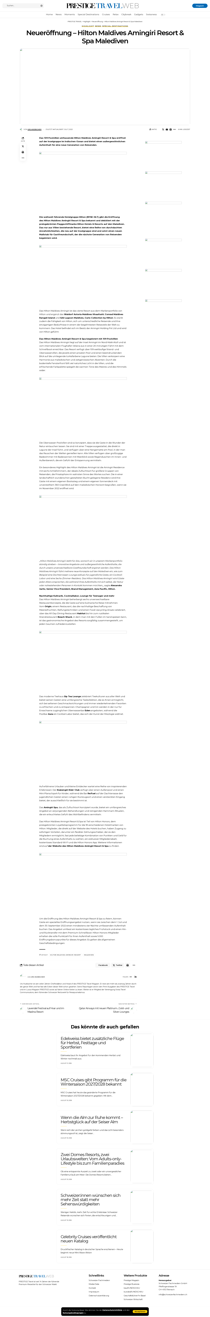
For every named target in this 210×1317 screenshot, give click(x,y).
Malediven (89, 955)
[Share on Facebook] (159, 129)
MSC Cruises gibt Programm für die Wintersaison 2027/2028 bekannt (93, 1082)
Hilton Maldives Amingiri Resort (65, 955)
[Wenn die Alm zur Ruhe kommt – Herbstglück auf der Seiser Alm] (142, 1127)
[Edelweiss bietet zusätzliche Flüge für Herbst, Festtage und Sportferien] (142, 1050)
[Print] (170, 129)
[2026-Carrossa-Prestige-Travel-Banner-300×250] (163, 314)
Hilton (82, 217)
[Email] (167, 129)
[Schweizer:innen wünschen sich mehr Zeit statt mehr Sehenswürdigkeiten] (142, 1207)
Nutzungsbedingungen (73, 1313)
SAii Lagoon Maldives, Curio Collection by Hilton (86, 318)
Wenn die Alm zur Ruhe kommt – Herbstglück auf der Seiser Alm (92, 1119)
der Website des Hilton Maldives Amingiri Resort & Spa (78, 846)
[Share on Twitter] (163, 129)
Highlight (88, 26)
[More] (174, 129)
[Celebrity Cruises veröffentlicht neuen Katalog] (142, 1246)
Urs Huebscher (34, 129)
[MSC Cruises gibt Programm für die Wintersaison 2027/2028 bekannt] (142, 1089)
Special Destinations (115, 26)
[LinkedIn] (135, 977)
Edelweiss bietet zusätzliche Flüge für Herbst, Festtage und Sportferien (92, 1043)
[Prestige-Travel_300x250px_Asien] (163, 284)
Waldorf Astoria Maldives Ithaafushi (84, 314)
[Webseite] (130, 977)
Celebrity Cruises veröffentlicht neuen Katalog (89, 1238)
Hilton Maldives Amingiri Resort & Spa (65, 220)
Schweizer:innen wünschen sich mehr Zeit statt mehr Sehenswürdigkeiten (90, 1199)
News (98, 26)
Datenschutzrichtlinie (112, 1310)
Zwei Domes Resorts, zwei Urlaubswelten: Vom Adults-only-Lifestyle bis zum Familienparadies (92, 1159)
